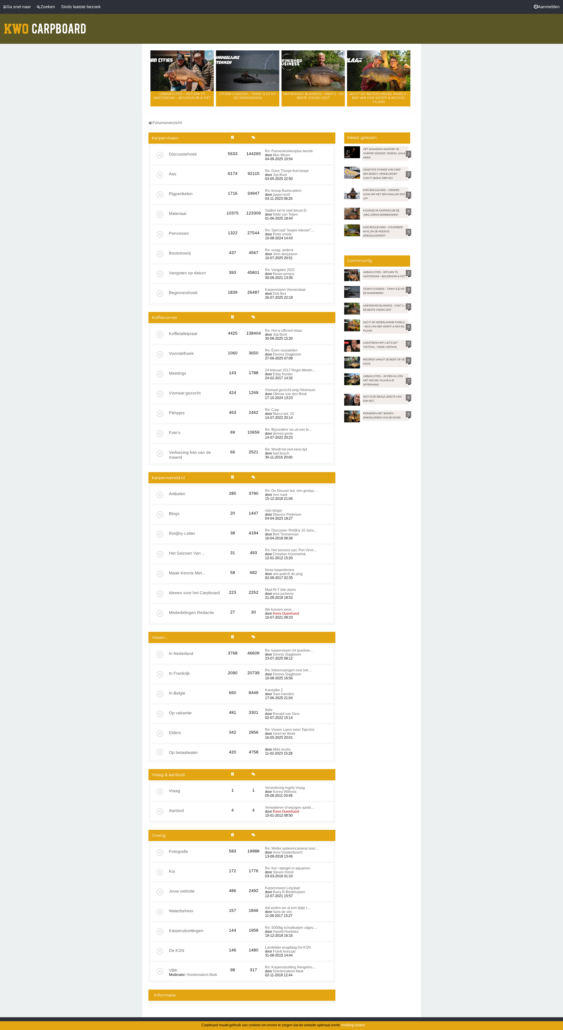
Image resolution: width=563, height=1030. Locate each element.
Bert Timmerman (286, 534)
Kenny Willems (284, 792)
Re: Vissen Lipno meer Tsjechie (289, 729)
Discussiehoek (183, 154)
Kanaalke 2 (274, 690)
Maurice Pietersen (287, 514)
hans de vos (282, 912)
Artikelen (177, 493)
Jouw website (182, 891)
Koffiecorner (164, 317)
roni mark (280, 495)
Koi (172, 871)
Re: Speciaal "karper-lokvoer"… (290, 230)
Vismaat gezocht (185, 393)
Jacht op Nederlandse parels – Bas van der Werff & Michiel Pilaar (378, 98)
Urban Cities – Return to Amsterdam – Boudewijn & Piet (182, 96)
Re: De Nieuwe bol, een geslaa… (291, 491)
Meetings (177, 373)
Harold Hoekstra (285, 931)
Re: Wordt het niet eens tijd (286, 449)
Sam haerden (283, 694)
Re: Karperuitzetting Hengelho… (290, 967)
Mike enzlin (282, 749)
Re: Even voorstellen (281, 350)
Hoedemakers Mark (201, 975)
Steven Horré (283, 872)
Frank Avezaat (284, 951)
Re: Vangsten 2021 (280, 270)
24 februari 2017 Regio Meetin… (290, 370)
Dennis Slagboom (287, 354)
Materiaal (177, 213)
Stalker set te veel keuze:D (286, 210)
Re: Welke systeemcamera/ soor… (292, 848)
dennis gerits (283, 433)
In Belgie (177, 693)
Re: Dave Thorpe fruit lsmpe (287, 171)
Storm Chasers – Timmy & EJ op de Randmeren (247, 96)
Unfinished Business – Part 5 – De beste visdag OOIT (313, 96)
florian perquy (283, 274)
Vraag (174, 790)
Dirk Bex (279, 293)
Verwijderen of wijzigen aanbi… (289, 807)
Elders (175, 732)
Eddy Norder (283, 374)
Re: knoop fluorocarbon (283, 190)
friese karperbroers (279, 570)
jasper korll (281, 194)
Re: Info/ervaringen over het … (289, 670)
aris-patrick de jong (288, 574)
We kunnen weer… (280, 609)
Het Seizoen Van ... (187, 553)
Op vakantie (180, 713)
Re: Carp (272, 410)
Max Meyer (281, 155)
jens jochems (283, 594)
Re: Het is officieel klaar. (284, 330)
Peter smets (282, 234)
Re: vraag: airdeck (279, 250)
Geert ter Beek (284, 733)
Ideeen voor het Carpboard (194, 592)
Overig (159, 835)
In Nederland (181, 653)
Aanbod (176, 810)
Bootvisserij (180, 253)
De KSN (176, 950)
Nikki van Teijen (285, 214)
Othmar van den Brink (290, 394)
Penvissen (179, 233)
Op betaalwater (183, 752)
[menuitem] (547, 7)
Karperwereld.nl (168, 477)
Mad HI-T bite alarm (280, 590)
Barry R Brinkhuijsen (289, 892)
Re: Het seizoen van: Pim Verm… (291, 550)
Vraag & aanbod (168, 774)
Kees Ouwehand (286, 613)
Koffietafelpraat (183, 333)
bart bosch (281, 453)
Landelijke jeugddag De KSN (288, 947)
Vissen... (160, 637)
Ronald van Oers (286, 714)
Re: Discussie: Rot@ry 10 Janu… (291, 530)
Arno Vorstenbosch (288, 852)
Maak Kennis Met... (187, 573)
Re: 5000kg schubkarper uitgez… (291, 927)
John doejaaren (285, 254)
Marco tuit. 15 (283, 414)
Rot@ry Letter (182, 533)
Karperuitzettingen (186, 930)
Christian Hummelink (289, 554)
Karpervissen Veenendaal (285, 289)
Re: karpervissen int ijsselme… (289, 650)
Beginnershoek (183, 292)
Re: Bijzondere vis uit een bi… (288, 429)
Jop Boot (280, 175)
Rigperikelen (181, 193)
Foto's (175, 432)
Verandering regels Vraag (285, 788)
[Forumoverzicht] (45, 26)
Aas (172, 174)
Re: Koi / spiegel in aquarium (287, 868)
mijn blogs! (273, 510)
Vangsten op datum (187, 273)
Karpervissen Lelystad (282, 888)
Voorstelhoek (181, 353)
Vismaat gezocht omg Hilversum (290, 390)
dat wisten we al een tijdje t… (288, 908)
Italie (268, 710)
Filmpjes (177, 413)
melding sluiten (353, 1025)
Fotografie (178, 851)
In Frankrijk (179, 673)
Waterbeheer (181, 911)
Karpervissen (165, 138)
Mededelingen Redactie (191, 612)
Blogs (174, 513)
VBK (173, 970)
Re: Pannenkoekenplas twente (289, 151)
